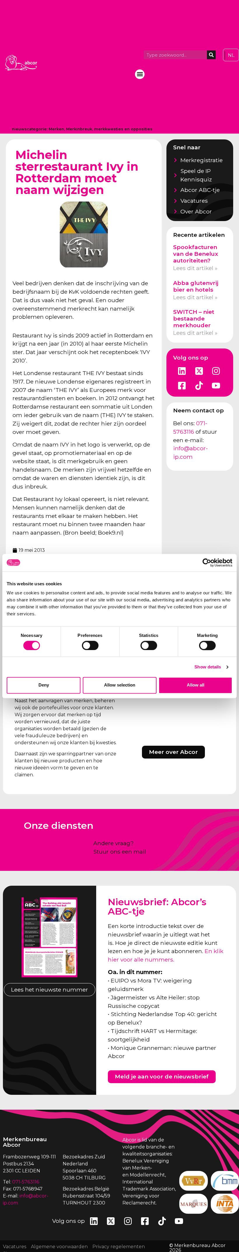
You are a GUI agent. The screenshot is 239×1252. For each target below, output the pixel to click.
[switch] (90, 645)
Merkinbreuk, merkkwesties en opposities (109, 129)
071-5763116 (25, 1182)
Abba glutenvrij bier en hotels (195, 286)
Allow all (195, 685)
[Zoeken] (211, 54)
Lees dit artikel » (195, 268)
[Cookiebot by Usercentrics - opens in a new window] (206, 562)
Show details (207, 666)
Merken (56, 129)
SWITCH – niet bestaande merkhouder (193, 318)
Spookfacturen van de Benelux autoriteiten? (195, 254)
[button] (140, 74)
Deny (43, 685)
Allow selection (119, 685)
